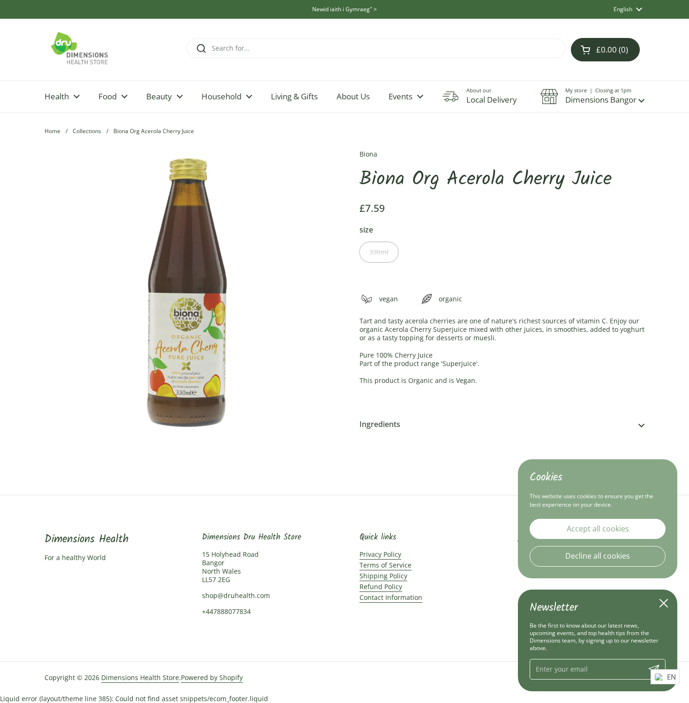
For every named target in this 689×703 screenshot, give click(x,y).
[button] (592, 96)
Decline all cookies (597, 556)
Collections (87, 131)
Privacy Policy (380, 554)
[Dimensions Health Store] (87, 49)
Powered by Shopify (212, 677)
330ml (379, 251)
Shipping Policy (383, 575)
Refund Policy (380, 586)
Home (52, 131)
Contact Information (390, 597)
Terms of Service (385, 565)
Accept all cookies (598, 528)
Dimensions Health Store (140, 677)
